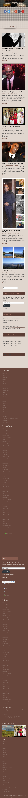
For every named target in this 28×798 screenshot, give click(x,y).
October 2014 (6, 497)
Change (5, 377)
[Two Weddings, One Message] (13, 116)
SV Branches (7, 354)
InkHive (12, 795)
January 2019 (6, 433)
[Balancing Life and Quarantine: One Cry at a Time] (13, 40)
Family (4, 383)
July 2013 (5, 530)
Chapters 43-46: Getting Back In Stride (12, 230)
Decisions (5, 381)
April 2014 (5, 510)
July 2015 (5, 480)
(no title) (6, 322)
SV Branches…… (14, 3)
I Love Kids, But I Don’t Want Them (11, 320)
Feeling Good (6, 390)
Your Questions (6, 422)
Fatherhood (5, 388)
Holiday (5, 401)
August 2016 (6, 458)
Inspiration (5, 403)
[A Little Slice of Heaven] (13, 258)
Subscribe (6, 305)
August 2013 (6, 527)
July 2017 (5, 448)
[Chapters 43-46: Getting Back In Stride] (13, 203)
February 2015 (6, 489)
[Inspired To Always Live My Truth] (13, 77)
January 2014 (6, 517)
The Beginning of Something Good (10, 418)
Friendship (5, 394)
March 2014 (6, 512)
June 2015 (5, 482)
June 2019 (5, 430)
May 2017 (5, 450)
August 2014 (6, 502)
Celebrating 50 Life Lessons (15, 339)
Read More (4, 60)
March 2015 (6, 486)
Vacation (5, 420)
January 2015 (6, 491)
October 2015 (6, 474)
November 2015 (6, 471)
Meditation (5, 405)
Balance (5, 373)
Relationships (6, 412)
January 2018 (6, 443)
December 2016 (6, 456)
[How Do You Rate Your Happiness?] (13, 151)
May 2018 (5, 439)
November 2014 (6, 495)
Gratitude (5, 396)
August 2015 (6, 478)
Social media (6, 414)
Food (4, 392)
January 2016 (6, 469)
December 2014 (6, 493)
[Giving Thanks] (8, 731)
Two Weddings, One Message (11, 126)
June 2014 (5, 506)
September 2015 (7, 476)
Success (5, 416)
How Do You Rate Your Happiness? (13, 163)
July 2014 (5, 504)
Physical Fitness (6, 409)
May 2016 (5, 463)
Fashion (5, 386)
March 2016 (6, 465)
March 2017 (6, 452)
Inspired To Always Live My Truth (12, 92)
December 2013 (6, 519)
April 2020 (5, 428)
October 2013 (6, 523)
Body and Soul (6, 375)
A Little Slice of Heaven (9, 271)
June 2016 (5, 461)
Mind (4, 407)
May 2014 (5, 508)
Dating (4, 379)
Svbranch (15, 52)
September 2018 (7, 437)
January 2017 (6, 454)
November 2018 (6, 435)
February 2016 (6, 467)
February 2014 (6, 514)
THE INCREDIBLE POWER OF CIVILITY (12, 328)
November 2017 (6, 445)
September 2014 (7, 499)
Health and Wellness (7, 399)
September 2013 (7, 525)
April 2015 (5, 484)
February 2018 (6, 441)
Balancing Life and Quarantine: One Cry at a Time (12, 49)
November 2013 (6, 521)
